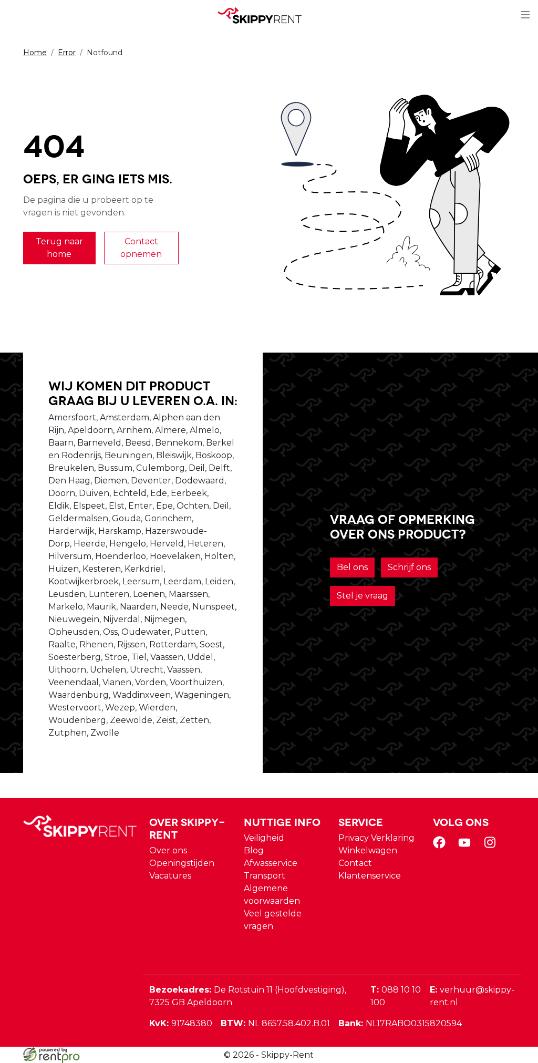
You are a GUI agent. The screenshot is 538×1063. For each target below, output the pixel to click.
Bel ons (352, 567)
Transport (264, 876)
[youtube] (466, 846)
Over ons (168, 850)
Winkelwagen (367, 850)
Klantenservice (369, 876)
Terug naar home (59, 247)
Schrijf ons (409, 567)
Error (67, 52)
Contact (355, 863)
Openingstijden (181, 863)
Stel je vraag (362, 596)
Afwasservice (270, 863)
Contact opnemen (141, 247)
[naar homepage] (265, 15)
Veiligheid (264, 838)
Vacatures (170, 876)
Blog (254, 850)
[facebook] (441, 846)
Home (35, 52)
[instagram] (491, 846)
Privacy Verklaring (376, 838)
